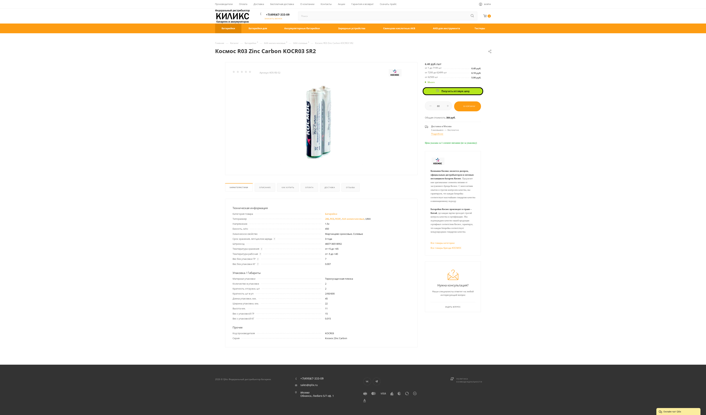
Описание (265, 187)
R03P (338, 218)
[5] (250, 73)
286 (327, 218)
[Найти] (472, 16)
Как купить (288, 187)
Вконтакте (367, 381)
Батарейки (331, 213)
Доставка (330, 187)
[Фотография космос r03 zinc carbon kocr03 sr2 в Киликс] (321, 123)
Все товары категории (443, 243)
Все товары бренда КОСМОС (446, 247)
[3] (242, 73)
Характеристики (239, 187)
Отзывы (350, 187)
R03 (332, 218)
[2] (238, 73)
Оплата (309, 187)
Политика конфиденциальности (469, 380)
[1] (234, 73)
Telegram (377, 381)
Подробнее (437, 133)
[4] (246, 73)
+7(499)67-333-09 (278, 14)
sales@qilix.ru (309, 385)
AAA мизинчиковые (353, 218)
